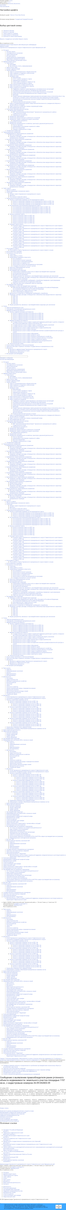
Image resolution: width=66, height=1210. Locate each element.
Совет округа (7, 188)
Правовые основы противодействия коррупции (23, 286)
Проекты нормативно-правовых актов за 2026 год (24, 722)
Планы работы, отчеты (16, 256)
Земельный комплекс (12, 689)
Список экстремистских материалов (20, 835)
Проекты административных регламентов (21, 312)
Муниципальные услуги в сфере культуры (24, 329)
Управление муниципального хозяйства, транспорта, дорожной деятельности (31, 123)
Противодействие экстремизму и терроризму (19, 826)
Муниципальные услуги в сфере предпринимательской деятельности (32, 340)
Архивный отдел (14, 76)
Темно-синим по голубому (10, 33)
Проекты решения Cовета (17, 214)
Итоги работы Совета (12, 248)
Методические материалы (20, 274)
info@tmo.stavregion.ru (20, 903)
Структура (9, 192)
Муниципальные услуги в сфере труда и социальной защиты (30, 339)
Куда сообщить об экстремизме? (19, 829)
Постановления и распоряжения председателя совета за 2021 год (31, 207)
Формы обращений (11, 734)
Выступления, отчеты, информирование (21, 66)
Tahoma (12, 15)
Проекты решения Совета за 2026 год (23, 222)
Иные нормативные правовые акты (23, 292)
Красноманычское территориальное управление (20, 165)
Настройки (3, 5)
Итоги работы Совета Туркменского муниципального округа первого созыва (31, 250)
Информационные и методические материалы (23, 838)
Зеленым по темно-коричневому (12, 36)
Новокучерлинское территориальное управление (20, 176)
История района (11, 56)
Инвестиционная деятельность (12, 730)
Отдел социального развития (18, 87)
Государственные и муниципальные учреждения (20, 849)
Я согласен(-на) (58, 1206)
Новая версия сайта (15, 44)
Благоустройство (11, 682)
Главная (2, 1058)
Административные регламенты (15, 310)
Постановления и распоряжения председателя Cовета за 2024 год (31, 211)
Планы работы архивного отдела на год (24, 82)
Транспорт (9, 684)
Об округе (6, 50)
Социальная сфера (11, 694)
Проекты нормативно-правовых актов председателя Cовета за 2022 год (33, 202)
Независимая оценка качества (12, 1072)
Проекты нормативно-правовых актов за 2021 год (24, 701)
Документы (9, 348)
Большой (30, 19)
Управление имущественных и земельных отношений (25, 117)
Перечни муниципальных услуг (15, 307)
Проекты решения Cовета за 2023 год (23, 218)
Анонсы (8, 672)
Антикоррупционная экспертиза (22, 273)
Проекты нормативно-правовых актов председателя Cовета (27, 199)
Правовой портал (5, 44)
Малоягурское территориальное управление (19, 169)
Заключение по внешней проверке (23, 261)
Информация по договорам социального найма (26, 126)
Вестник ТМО (10, 839)
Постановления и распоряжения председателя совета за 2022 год (31, 208)
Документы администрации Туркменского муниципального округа (28, 349)
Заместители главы (11, 67)
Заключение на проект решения (22, 260)
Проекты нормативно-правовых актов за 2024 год (24, 712)
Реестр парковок (18, 125)
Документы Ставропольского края (19, 350)
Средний (25, 19)
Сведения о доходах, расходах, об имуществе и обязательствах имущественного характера (35, 294)
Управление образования (17, 116)
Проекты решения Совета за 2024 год (23, 220)
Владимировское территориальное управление (19, 133)
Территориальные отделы (10, 1175)
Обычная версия (4, 6)
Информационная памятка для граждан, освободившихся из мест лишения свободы (26, 1070)
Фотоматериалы (11, 675)
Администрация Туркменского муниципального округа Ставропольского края (23, 46)
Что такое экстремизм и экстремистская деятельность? (26, 827)
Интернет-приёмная (12, 733)
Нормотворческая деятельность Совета (17, 198)
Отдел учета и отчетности (17, 74)
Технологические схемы (17, 343)
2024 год (15, 302)
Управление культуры (16, 122)
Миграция (15, 94)
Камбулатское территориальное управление (19, 145)
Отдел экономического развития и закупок (22, 86)
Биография (13, 64)
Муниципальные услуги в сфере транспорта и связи (27, 342)
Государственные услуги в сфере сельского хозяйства (28, 326)
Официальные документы (20, 80)
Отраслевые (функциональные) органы (17, 109)
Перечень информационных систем (20, 267)
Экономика (9, 678)
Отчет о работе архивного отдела (22, 79)
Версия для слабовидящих (29, 44)
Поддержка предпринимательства (12, 1191)
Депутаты (12, 195)
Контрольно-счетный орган (14, 253)
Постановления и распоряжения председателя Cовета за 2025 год (31, 212)
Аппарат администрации (13, 69)
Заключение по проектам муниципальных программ (27, 264)
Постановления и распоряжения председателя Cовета (25, 205)
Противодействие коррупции (18, 270)
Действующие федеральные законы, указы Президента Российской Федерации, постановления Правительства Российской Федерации (35, 288)
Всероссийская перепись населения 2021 (18, 840)
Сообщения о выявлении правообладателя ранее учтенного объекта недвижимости (31, 1059)
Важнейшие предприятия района (15, 59)
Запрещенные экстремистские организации (22, 832)
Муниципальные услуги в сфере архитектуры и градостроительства (32, 327)
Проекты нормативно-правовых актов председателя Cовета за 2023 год (33, 204)
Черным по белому (8, 30)
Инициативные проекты (16, 171)
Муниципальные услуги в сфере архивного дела (26, 335)
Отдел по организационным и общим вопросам (23, 71)
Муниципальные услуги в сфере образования (25, 333)
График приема (10, 735)
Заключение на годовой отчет (21, 263)
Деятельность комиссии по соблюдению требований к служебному (29, 293)
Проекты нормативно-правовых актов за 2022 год (24, 702)
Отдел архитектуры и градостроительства (21, 84)
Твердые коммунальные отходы (22, 129)
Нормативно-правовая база (17, 830)
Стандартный (18, 19)
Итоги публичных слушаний (13, 251)
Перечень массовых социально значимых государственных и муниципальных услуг (29, 346)
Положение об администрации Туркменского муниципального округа (26, 698)
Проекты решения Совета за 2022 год (23, 217)
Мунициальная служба (9, 1192)
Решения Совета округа (16, 224)
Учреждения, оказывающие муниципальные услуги (20, 309)
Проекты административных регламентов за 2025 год (28, 317)
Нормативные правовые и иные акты (20, 257)
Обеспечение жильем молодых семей (17, 691)
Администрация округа (9, 61)
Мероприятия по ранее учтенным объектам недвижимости (36, 1058)
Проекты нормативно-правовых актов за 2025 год (24, 718)
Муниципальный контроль (13, 692)
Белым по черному (8, 32)
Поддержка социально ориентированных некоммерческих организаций (33, 89)
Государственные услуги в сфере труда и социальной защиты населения (33, 325)
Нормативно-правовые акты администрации (18, 727)
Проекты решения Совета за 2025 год (23, 221)
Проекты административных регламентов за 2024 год (28, 316)
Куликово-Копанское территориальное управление (20, 155)
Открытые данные (11, 819)
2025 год (15, 303)
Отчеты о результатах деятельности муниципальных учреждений (21, 1074)
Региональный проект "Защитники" (16, 853)
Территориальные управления (11, 132)
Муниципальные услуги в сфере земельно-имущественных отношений (33, 338)
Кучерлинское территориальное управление (19, 161)
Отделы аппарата (11, 70)
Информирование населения (14, 671)
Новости (8, 669)
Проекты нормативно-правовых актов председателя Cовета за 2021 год (33, 201)
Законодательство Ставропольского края (25, 290)
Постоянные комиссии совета (18, 197)
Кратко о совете (11, 189)
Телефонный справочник (13, 130)
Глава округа (10, 63)
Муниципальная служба (12, 817)
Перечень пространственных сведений (17, 850)
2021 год (15, 297)
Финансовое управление (17, 110)
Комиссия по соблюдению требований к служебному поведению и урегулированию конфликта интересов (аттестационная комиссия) (36, 281)
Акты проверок (17, 258)
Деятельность (7, 676)
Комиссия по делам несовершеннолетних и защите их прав (29, 93)
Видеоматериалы (11, 674)
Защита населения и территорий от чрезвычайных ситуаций (23, 823)
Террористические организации (19, 833)
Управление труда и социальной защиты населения (24, 119)
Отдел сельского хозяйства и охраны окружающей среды (26, 106)
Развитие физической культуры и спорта (24, 102)
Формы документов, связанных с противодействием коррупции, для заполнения (35, 276)
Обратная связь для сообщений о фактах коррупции (27, 283)
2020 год (15, 296)
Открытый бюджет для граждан (15, 820)
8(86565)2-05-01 (18, 905)
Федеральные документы (17, 352)
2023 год (15, 300)
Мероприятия (17, 77)
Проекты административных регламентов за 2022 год (28, 313)
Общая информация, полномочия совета (17, 191)
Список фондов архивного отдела (22, 83)
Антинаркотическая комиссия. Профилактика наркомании (29, 90)
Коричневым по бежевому (10, 35)
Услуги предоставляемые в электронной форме (20, 345)
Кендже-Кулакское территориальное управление (20, 149)
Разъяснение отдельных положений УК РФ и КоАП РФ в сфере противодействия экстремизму (36, 836)
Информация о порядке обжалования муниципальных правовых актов (26, 728)
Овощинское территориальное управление (18, 182)
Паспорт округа (10, 51)
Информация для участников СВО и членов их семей (18, 740)
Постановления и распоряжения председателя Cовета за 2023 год (31, 210)
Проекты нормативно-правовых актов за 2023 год (24, 707)
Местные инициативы (19, 128)
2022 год (15, 299)
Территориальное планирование (15, 57)
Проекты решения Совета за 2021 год (23, 215)
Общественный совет (12, 822)
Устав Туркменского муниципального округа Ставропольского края (25, 697)
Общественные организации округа (16, 60)
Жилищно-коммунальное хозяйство (16, 681)
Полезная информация (12, 815)
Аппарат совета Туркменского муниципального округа (25, 194)
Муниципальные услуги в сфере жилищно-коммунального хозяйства (32, 336)
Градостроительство (12, 679)
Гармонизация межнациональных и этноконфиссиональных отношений (33, 92)
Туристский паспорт (12, 54)
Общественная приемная (10, 731)
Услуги (5, 306)
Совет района (7, 1177)
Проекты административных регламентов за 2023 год (28, 315)
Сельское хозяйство (12, 687)
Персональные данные (16, 269)
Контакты (6, 1184)
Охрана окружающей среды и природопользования (20, 688)
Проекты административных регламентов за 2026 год (28, 319)
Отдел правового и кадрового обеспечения (22, 73)
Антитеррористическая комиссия (15, 825)
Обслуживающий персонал (17, 107)
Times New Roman (20, 15)
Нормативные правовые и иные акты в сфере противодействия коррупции (34, 271)
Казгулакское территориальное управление (18, 139)
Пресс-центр (6, 668)
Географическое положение (14, 53)
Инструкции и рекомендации (14, 353)
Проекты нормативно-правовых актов (17, 699)
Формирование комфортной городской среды (19, 816)
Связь (8, 685)
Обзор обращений (11, 737)
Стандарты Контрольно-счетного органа (24, 266)
